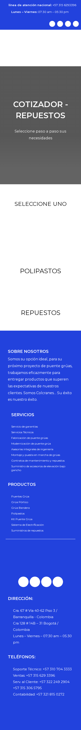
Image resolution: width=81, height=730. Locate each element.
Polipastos (18, 513)
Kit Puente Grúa (21, 519)
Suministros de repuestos (27, 530)
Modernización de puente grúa (31, 443)
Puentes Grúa (20, 496)
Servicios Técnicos (22, 432)
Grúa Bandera (20, 507)
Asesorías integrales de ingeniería (32, 449)
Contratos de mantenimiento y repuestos (38, 460)
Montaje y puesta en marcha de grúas (35, 455)
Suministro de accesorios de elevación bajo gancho (38, 468)
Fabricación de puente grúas (29, 438)
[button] (40, 63)
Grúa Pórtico (19, 502)
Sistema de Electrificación (27, 524)
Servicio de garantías (24, 426)
